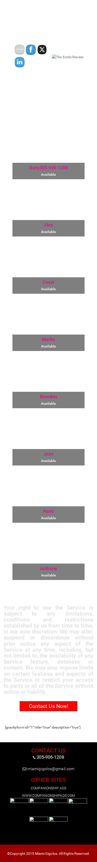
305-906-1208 (50, 757)
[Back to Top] (93, 858)
